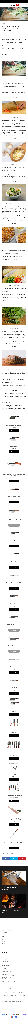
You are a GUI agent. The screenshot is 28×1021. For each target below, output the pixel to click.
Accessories (4, 928)
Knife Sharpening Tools (6, 930)
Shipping (3, 955)
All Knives (4, 926)
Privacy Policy (4, 959)
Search (3, 923)
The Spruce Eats (16, 246)
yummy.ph (16, 117)
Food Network (16, 328)
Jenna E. (13, 285)
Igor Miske (13, 79)
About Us (3, 943)
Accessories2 (4, 932)
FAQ (2, 939)
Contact (3, 941)
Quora (16, 164)
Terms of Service (5, 961)
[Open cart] (26, 5)
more (20, 1001)
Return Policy (4, 957)
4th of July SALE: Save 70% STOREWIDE (14, 1)
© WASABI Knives (14, 1007)
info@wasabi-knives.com (7, 971)
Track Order (4, 947)
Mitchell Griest (13, 203)
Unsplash (19, 79)
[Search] (24, 5)
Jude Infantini (13, 369)
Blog (2, 945)
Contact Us (4, 968)
